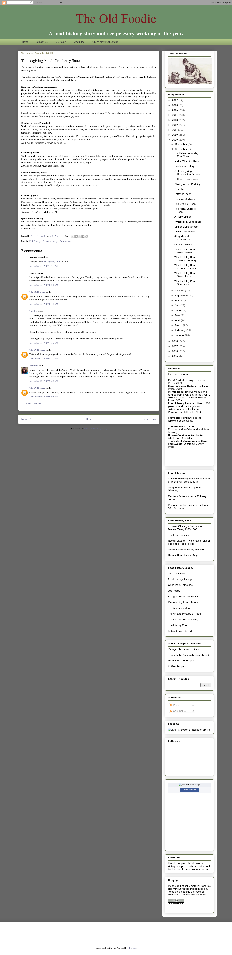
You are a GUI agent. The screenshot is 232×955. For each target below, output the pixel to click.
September (181, 295)
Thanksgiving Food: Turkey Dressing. (185, 259)
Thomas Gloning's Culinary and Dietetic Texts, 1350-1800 (186, 528)
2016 (175, 105)
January (180, 335)
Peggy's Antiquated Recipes (184, 596)
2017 (175, 100)
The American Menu (179, 608)
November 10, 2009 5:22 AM (43, 380)
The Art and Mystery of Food (184, 613)
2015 (175, 110)
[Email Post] (66, 236)
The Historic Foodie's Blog (183, 619)
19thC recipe (35, 241)
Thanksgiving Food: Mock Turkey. (185, 251)
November (181, 149)
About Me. (79, 42)
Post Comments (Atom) (95, 428)
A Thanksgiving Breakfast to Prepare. (188, 173)
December (181, 144)
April (178, 320)
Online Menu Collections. (105, 42)
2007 (175, 346)
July (177, 305)
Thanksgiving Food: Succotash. (185, 283)
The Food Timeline (179, 534)
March (179, 325)
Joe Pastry (174, 590)
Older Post (150, 419)
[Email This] (73, 236)
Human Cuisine (177, 435)
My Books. (61, 42)
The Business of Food (182, 426)
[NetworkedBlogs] (189, 784)
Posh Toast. (181, 189)
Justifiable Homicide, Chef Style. (186, 155)
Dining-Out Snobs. (184, 231)
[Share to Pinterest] (86, 236)
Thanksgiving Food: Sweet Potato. (185, 275)
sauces (68, 241)
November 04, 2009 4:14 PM (43, 266)
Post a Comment (34, 403)
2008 (175, 341)
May (178, 315)
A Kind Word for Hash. (187, 161)
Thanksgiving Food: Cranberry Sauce (185, 267)
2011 (175, 129)
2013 (175, 120)
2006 (175, 351)
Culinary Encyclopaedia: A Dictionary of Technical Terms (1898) (189, 480)
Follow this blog (189, 790)
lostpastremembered (180, 631)
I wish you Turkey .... (186, 166)
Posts (175, 705)
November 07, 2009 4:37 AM (43, 358)
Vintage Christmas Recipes (183, 649)
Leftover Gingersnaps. (187, 179)
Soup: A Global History (182, 385)
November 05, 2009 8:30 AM (43, 285)
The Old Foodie (116, 17)
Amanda (33, 365)
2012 (175, 124)
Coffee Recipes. (183, 244)
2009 (175, 139)
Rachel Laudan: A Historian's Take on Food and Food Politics (189, 542)
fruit (62, 241)
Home (25, 42)
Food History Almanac (181, 403)
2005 (175, 356)
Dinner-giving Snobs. (186, 226)
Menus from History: (180, 391)
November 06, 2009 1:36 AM (43, 342)
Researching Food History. (183, 602)
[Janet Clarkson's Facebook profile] (189, 729)
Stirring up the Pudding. (187, 184)
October (180, 290)
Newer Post (27, 419)
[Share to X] (80, 236)
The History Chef (177, 625)
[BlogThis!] (76, 236)
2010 (175, 134)
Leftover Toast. (182, 193)
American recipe (51, 241)
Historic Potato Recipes (181, 660)
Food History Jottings (180, 579)
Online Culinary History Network (186, 549)
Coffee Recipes (177, 666)
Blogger (132, 948)
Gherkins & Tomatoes (180, 584)
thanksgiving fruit (51, 261)
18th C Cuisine (176, 573)
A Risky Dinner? (183, 216)
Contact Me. (42, 42)
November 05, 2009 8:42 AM (43, 304)
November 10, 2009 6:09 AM (43, 396)
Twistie (33, 310)
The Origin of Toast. (185, 203)
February (180, 330)
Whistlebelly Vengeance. (188, 221)
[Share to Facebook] (83, 236)
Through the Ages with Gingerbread (188, 654)
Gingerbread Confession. (182, 238)
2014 (175, 114)
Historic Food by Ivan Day (183, 555)
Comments (179, 710)
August (179, 300)
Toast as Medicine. (185, 198)
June (178, 310)
